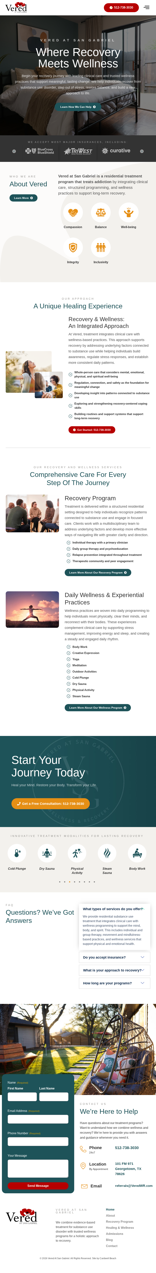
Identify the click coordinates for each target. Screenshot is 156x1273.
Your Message (17, 1155)
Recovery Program (119, 1221)
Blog (109, 1239)
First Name (15, 1088)
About (110, 1215)
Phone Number (24, 1133)
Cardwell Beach (108, 1258)
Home (110, 1209)
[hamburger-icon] (146, 7)
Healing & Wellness (120, 1227)
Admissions (114, 1233)
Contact (111, 1246)
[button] (14, 151)
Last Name (47, 1088)
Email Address (24, 1110)
